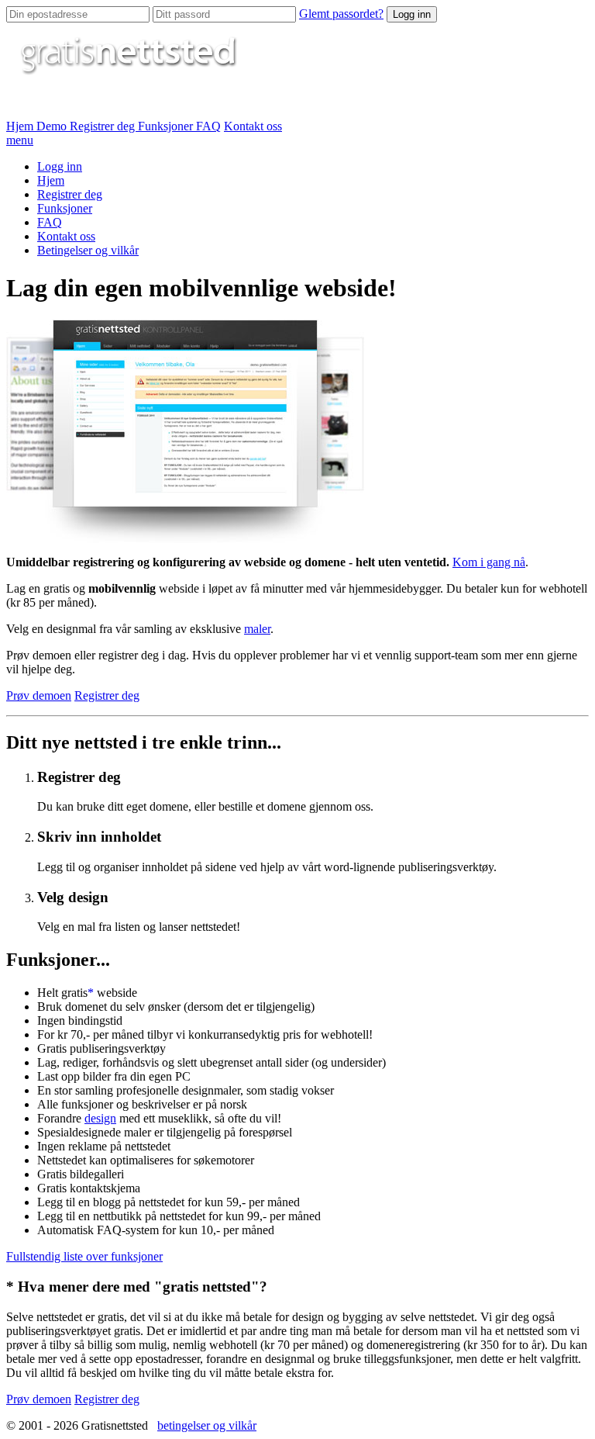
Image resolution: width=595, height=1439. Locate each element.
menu (19, 140)
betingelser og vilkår (206, 1425)
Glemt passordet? (341, 13)
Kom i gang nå (488, 562)
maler (257, 628)
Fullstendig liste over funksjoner (84, 1256)
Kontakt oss (253, 126)
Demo (53, 126)
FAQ (208, 126)
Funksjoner (167, 126)
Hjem (21, 126)
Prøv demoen (38, 695)
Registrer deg (104, 126)
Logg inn (412, 14)
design (100, 1118)
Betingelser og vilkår (88, 250)
